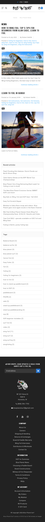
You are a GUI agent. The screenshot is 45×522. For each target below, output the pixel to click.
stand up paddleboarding (14, 310)
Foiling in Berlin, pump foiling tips (15, 225)
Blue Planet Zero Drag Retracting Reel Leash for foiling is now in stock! (21, 185)
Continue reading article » (30, 84)
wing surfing (9, 340)
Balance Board (10, 241)
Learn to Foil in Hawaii (13, 93)
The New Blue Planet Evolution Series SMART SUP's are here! (20, 191)
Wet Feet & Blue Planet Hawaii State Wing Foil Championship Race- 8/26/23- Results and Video (21, 213)
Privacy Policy (22, 478)
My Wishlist (22, 497)
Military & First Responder (22, 472)
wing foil (11, 104)
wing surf (8, 336)
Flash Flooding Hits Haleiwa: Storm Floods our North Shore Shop (20, 172)
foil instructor (25, 101)
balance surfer (10, 245)
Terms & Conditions (22, 475)
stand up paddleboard (12, 305)
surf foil (4, 104)
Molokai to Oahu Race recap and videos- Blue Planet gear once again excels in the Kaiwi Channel (22, 207)
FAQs (22, 481)
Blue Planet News (22, 462)
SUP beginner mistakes (13, 318)
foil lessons (35, 101)
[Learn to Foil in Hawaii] (22, 130)
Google (40, 516)
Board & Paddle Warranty (22, 440)
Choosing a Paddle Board (22, 465)
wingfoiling (8, 344)
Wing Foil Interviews (22, 443)
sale (6, 301)
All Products (22, 504)
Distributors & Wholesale (22, 446)
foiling (7, 271)
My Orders (22, 494)
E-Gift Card (22, 507)
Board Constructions (22, 469)
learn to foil (13, 42)
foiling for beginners (15, 41)
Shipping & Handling (22, 434)
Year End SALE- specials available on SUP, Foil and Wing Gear (22, 219)
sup (6, 314)
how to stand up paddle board (15, 284)
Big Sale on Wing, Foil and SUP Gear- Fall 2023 (20, 197)
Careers (23, 430)
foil (5, 267)
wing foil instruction (25, 44)
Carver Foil (8, 258)
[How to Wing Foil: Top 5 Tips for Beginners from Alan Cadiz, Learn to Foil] (22, 64)
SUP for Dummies (22, 459)
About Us (22, 427)
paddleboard (9, 292)
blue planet (8, 249)
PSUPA (7, 297)
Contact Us (22, 449)
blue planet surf (10, 254)
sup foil (36, 103)
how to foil (27, 41)
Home (15, 17)
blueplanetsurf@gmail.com (23, 408)
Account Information (22, 491)
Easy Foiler (8, 262)
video (6, 327)
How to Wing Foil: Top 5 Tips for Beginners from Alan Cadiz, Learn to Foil (20, 30)
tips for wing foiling (25, 42)
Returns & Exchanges (23, 437)
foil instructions (14, 101)
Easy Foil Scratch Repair (12, 201)
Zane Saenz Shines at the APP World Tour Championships (19, 179)
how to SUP (9, 288)
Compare (22, 500)
